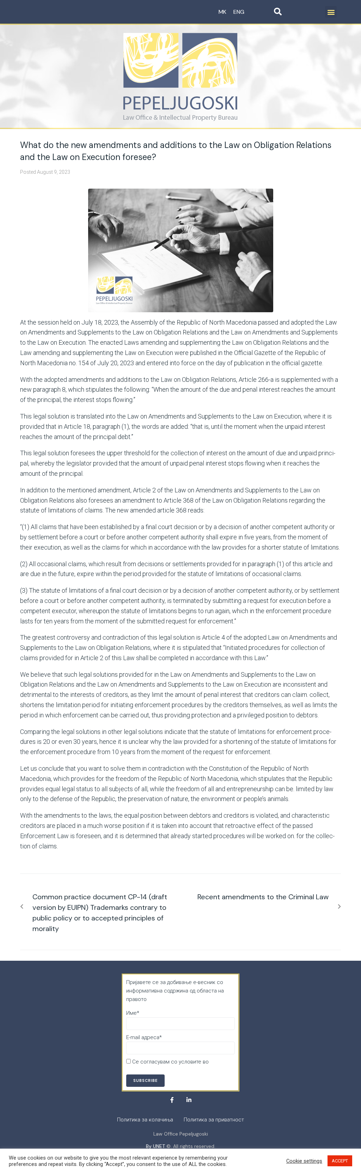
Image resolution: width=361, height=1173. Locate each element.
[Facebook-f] (172, 1099)
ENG (238, 12)
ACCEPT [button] (340, 1160)
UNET (159, 1146)
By (149, 1146)
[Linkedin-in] (188, 1099)
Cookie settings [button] (304, 1161)
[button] (331, 12)
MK (222, 12)
